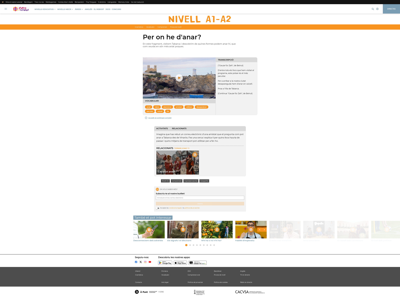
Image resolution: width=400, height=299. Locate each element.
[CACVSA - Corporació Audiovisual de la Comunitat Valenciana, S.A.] (250, 292)
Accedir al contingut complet (159, 118)
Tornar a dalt (180, 148)
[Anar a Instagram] (145, 262)
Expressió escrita (190, 181)
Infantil (137, 271)
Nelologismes (51, 2)
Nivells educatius (44, 9)
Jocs (108, 9)
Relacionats (179, 128)
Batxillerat (217, 271)
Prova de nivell (175, 27)
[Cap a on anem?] (177, 163)
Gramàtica (139, 27)
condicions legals (175, 208)
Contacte (138, 282)
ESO (189, 271)
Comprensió (162, 27)
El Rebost (99, 9)
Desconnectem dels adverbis (148, 240)
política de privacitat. (192, 208)
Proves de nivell (219, 275)
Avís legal (164, 282)
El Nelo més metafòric (280, 240)
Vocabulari (150, 27)
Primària (164, 271)
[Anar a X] (141, 262)
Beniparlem (79, 2)
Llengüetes (112, 2)
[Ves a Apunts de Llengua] (20, 9)
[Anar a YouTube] (150, 262)
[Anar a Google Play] (165, 263)
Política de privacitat (195, 282)
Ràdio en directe (246, 282)
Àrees (78, 9)
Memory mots (123, 2)
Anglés (88, 9)
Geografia (204, 181)
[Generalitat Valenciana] (199, 292)
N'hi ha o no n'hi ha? (211, 240)
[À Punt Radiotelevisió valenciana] (146, 292)
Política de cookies (221, 282)
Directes (391, 9)
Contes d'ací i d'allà (65, 2)
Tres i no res (39, 2)
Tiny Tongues (91, 2)
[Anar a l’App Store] (180, 263)
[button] (186, 245)
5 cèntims (102, 2)
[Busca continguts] (373, 9)
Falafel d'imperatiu (244, 240)
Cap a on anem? (167, 171)
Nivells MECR (64, 9)
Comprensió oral (194, 275)
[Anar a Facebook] (136, 262)
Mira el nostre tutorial (14, 2)
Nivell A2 (165, 181)
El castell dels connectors (350, 240)
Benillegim (28, 2)
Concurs (116, 9)
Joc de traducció (137, 2)
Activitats (162, 128)
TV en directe (245, 275)
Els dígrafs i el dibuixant (179, 240)
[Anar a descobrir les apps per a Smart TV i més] (198, 263)
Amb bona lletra (311, 240)
